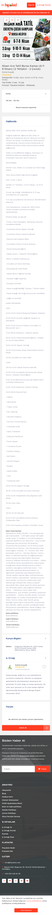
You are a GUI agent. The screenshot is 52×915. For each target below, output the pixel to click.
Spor (22, 78)
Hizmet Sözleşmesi (10, 800)
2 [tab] (25, 54)
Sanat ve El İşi (31, 78)
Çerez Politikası (9, 813)
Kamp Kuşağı (8, 72)
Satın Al (23, 728)
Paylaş (43, 769)
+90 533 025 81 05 (12, 874)
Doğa (16, 78)
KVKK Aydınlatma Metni (12, 803)
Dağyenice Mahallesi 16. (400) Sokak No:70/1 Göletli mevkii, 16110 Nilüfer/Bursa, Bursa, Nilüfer (29, 648)
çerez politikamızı (34, 901)
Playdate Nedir (8, 848)
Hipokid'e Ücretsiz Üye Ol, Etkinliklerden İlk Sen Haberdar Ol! (26, 12)
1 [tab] (23, 54)
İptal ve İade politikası (11, 807)
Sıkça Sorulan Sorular (11, 816)
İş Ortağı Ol (7, 827)
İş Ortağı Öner (8, 837)
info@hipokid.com (12, 863)
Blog (4, 793)
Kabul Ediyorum (26, 910)
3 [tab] (27, 54)
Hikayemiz (6, 790)
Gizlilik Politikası (9, 810)
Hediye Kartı (7, 797)
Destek (5, 834)
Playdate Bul (7, 851)
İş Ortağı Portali (44, 5)
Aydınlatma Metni (27, 756)
